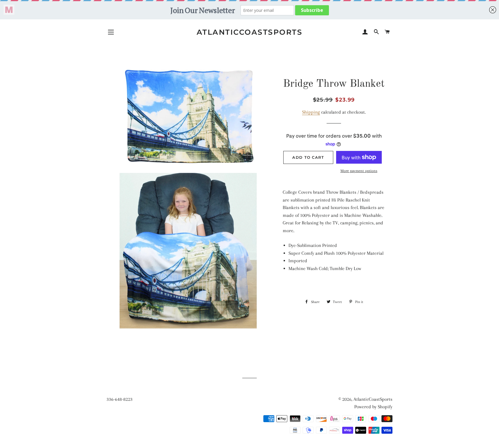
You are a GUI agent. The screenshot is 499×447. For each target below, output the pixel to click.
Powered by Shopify (373, 406)
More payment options (358, 171)
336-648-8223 (120, 399)
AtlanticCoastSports (250, 32)
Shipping (311, 112)
